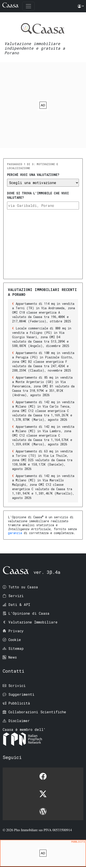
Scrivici (17, 685)
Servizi (16, 595)
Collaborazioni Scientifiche (37, 712)
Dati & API (19, 604)
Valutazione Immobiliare (33, 622)
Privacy (16, 631)
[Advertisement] (43, 105)
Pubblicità (19, 703)
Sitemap (16, 648)
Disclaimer (19, 720)
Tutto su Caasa (23, 587)
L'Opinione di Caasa (28, 613)
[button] (81, 6)
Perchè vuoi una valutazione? (33, 175)
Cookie (14, 639)
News (12, 657)
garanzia (15, 533)
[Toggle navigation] (28, 6)
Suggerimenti (21, 694)
